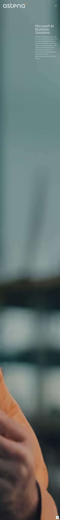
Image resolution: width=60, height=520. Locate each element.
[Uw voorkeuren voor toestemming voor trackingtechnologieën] (57, 517)
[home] (14, 5)
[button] (55, 5)
